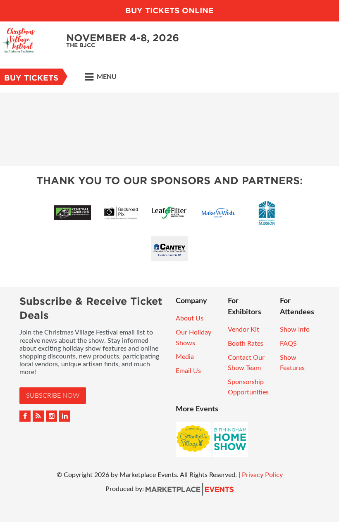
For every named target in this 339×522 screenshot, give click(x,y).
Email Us (188, 371)
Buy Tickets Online (169, 10)
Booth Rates (245, 343)
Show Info (295, 329)
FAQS (288, 343)
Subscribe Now (52, 395)
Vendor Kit (243, 329)
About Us (189, 318)
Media (185, 357)
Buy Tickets (31, 78)
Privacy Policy (262, 475)
